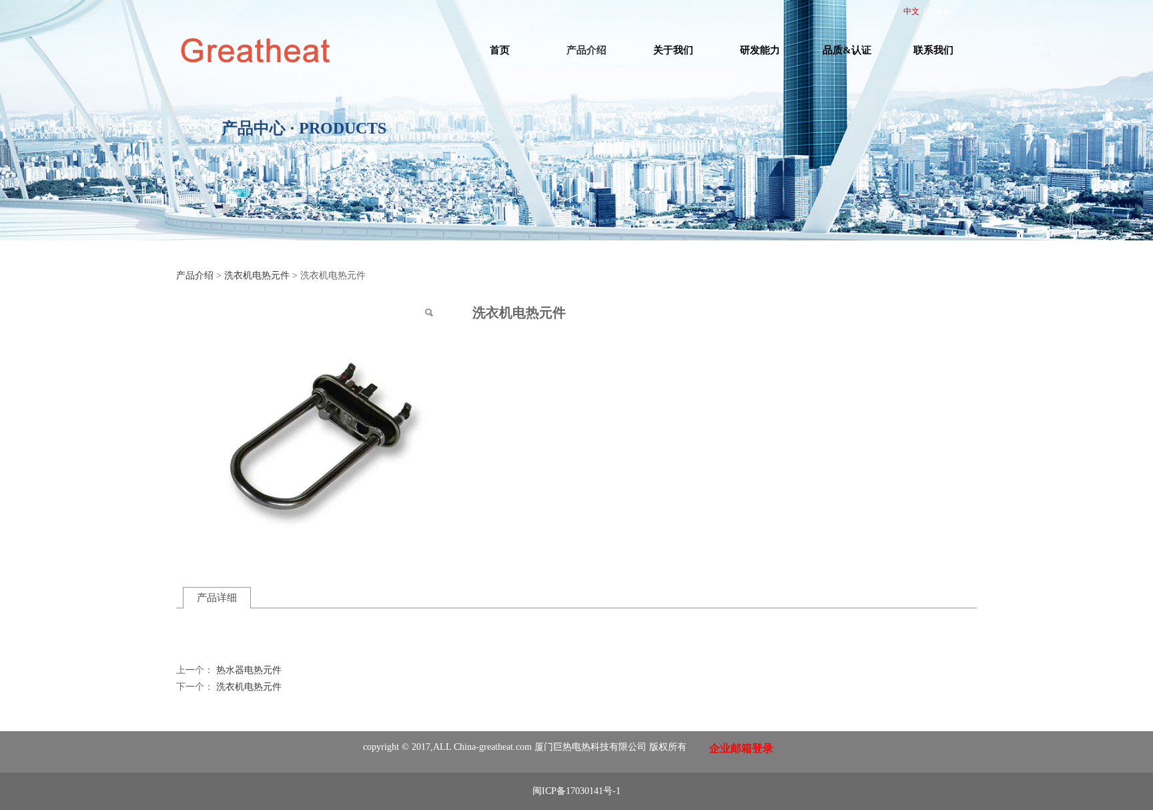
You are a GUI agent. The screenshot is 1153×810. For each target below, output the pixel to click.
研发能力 (760, 50)
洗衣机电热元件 (257, 275)
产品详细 (217, 597)
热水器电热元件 (249, 670)
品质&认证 (847, 50)
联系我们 (933, 50)
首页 (500, 50)
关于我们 (673, 50)
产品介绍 (586, 50)
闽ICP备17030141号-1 (576, 791)
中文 (911, 11)
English (941, 11)
